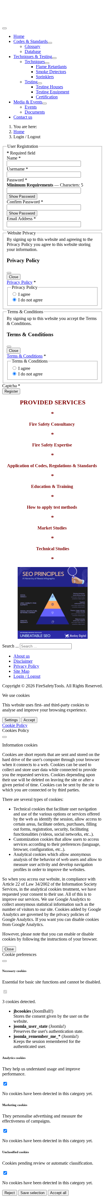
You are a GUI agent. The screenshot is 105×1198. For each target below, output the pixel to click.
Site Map (21, 671)
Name (14, 158)
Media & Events (27, 102)
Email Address (21, 218)
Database (33, 51)
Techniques (35, 61)
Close (13, 277)
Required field (21, 153)
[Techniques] (47, 63)
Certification (47, 97)
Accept (29, 720)
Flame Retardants (51, 66)
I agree (24, 294)
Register (11, 391)
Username (17, 169)
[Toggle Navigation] (4, 28)
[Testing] (40, 83)
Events (31, 107)
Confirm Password (25, 201)
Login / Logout (26, 676)
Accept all (58, 1193)
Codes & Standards (30, 41)
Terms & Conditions (25, 356)
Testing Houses (49, 86)
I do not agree (30, 300)
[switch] (5, 992)
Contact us (22, 117)
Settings (11, 720)
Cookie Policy (14, 725)
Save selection (32, 1193)
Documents (35, 112)
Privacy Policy (19, 282)
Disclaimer (22, 661)
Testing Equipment (52, 91)
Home (18, 36)
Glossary (32, 46)
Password (17, 180)
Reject (9, 1193)
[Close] (9, 273)
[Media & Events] (44, 103)
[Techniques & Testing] (54, 58)
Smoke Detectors (51, 71)
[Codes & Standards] (50, 43)
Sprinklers (45, 76)
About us (21, 656)
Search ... (10, 646)
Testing (31, 81)
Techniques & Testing (32, 56)
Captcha (11, 385)
